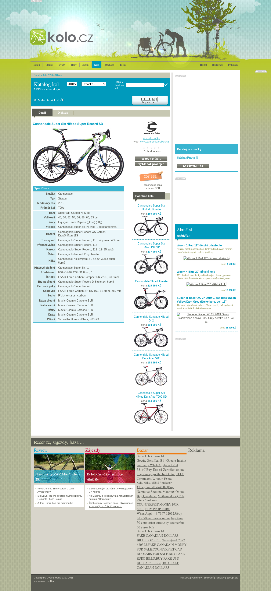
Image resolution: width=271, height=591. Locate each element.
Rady (74, 65)
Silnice (58, 75)
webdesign (39, 581)
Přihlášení (233, 65)
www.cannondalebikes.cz (154, 141)
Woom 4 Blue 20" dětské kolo (196, 271)
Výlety (62, 65)
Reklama (184, 577)
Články (49, 65)
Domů (36, 65)
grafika (50, 581)
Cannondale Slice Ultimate (151, 281)
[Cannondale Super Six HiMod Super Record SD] (77, 182)
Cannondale (65, 193)
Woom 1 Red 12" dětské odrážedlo (199, 245)
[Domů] (73, 41)
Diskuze (63, 112)
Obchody (109, 65)
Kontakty (220, 577)
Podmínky (196, 577)
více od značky (151, 138)
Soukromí (209, 577)
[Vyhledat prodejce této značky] (151, 165)
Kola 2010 (48, 75)
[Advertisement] (213, 479)
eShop (85, 65)
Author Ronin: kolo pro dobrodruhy (55, 503)
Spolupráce (232, 577)
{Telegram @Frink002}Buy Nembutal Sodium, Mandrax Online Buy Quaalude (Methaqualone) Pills (160, 491)
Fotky (123, 65)
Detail (42, 112)
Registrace (217, 65)
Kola (96, 65)
